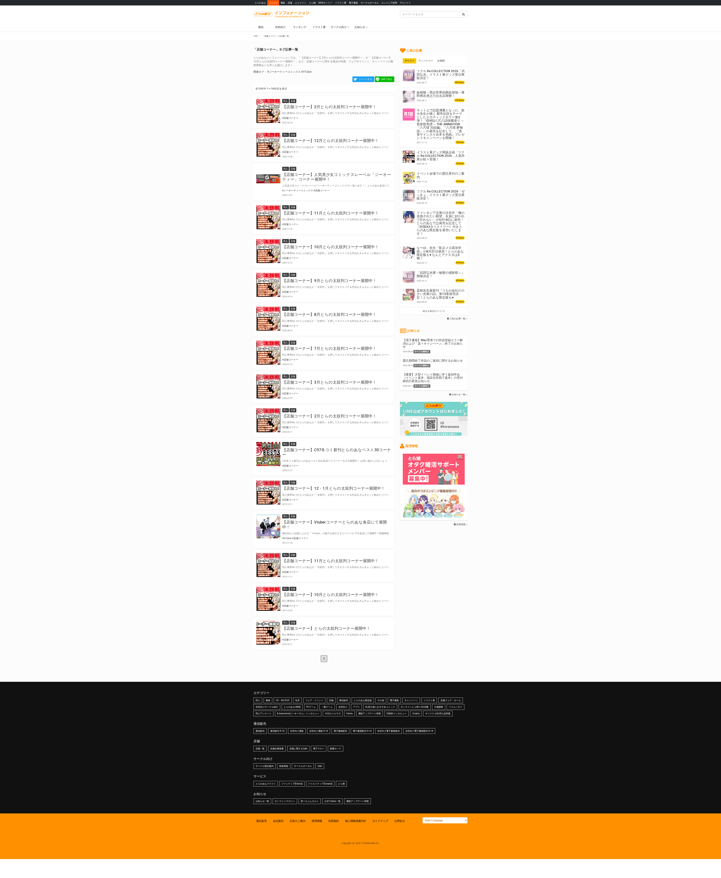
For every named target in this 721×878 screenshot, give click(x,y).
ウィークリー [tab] (426, 60)
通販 (283, 2)
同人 (258, 700)
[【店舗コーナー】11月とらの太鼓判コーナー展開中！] (268, 217)
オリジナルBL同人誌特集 (437, 713)
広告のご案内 (297, 820)
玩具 (297, 700)
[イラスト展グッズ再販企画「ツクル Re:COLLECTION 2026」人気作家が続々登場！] (409, 157)
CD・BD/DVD (283, 700)
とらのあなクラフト (266, 783)
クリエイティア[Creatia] (320, 783)
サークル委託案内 (265, 766)
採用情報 (317, 820)
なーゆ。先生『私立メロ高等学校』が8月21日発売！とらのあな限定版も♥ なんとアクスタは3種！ (440, 253)
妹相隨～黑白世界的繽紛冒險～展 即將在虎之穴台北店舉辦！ (441, 94)
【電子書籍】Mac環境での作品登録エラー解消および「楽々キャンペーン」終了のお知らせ (433, 343)
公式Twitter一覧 (332, 801)
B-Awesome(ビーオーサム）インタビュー (298, 713)
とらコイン (300, 2)
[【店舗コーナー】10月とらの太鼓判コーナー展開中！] (268, 251)
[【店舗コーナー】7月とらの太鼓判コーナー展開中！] (268, 353)
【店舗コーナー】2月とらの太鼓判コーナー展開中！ (329, 107)
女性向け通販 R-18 (318, 731)
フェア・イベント (314, 700)
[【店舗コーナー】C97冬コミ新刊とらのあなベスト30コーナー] (268, 454)
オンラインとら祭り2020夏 (414, 707)
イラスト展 (340, 2)
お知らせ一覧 (262, 801)
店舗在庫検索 (277, 748)
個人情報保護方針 (355, 820)
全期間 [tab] (441, 60)
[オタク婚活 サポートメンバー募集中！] (434, 482)
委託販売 (261, 820)
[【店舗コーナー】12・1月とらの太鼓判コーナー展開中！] (268, 492)
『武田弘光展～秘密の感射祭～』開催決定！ (441, 274)
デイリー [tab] (409, 60)
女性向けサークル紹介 (267, 707)
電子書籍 (353, 2)
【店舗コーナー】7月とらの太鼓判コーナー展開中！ (329, 348)
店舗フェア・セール (450, 700)
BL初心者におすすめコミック (380, 707)
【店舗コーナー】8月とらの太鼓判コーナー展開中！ (329, 314)
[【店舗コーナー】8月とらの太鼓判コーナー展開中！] (268, 319)
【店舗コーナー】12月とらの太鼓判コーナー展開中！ (330, 140)
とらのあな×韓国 (292, 707)
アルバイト (405, 2)
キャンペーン (411, 700)
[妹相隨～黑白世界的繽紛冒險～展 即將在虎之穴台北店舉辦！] (409, 97)
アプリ (356, 707)
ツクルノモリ (455, 707)
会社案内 (278, 820)
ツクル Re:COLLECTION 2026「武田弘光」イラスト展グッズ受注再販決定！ (441, 74)
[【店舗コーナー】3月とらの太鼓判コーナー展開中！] (268, 386)
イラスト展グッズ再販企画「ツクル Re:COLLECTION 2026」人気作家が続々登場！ (441, 155)
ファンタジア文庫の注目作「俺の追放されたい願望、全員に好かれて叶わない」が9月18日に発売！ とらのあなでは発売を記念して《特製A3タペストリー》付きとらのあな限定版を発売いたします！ (441, 223)
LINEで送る (386, 79)
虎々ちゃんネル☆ (310, 801)
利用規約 (333, 820)
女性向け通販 (297, 731)
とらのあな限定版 (363, 700)
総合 (261, 27)
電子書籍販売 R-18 (362, 731)
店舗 (290, 2)
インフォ (273, 2)
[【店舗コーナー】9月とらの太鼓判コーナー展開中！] (268, 285)
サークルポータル (370, 2)
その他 (380, 700)
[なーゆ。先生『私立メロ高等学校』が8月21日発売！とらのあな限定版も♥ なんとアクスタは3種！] (409, 252)
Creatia (416, 713)
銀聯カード (335, 748)
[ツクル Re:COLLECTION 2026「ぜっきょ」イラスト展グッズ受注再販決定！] (409, 196)
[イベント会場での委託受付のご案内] (409, 178)
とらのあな (260, 2)
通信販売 (343, 700)
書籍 (268, 700)
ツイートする (365, 79)
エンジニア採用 (389, 2)
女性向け (280, 27)
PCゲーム (311, 707)
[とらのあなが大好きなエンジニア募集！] (434, 515)
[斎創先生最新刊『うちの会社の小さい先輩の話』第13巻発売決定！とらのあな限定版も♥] (409, 295)
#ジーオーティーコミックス (284, 71)
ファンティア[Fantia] (291, 783)
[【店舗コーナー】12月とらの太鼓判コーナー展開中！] (268, 145)
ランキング (299, 27)
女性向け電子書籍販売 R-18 (419, 731)
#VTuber (306, 71)
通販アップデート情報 (369, 713)
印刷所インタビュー (396, 713)
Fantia (349, 713)
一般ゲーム (327, 707)
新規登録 (283, 766)
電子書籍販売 (340, 731)
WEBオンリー (325, 2)
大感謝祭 (438, 707)
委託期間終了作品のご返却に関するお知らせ (433, 360)
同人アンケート (263, 713)
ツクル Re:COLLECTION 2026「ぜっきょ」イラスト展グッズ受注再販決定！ (441, 194)
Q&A (320, 766)
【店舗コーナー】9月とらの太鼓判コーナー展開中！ (329, 280)
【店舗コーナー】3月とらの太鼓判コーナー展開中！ (329, 382)
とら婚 (312, 2)
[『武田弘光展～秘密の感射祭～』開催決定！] (409, 277)
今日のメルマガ (333, 713)
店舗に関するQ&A (298, 748)
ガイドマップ (380, 820)
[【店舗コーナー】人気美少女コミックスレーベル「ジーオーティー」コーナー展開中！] (268, 179)
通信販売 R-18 (277, 731)
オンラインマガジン (285, 801)
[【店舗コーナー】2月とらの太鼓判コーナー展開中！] (268, 111)
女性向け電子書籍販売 (388, 731)
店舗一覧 (260, 748)
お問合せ (399, 820)
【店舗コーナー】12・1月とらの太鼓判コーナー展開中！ (333, 488)
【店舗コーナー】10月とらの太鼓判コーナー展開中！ (330, 247)
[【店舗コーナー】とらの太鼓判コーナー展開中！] (268, 633)
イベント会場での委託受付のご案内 (441, 175)
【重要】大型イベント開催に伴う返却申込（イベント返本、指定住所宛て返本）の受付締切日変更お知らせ (433, 378)
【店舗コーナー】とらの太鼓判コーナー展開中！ (326, 628)
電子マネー (318, 748)
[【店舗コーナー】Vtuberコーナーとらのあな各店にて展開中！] (268, 526)
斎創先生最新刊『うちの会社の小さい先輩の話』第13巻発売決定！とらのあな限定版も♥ (441, 294)
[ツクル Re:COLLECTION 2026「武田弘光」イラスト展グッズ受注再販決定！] (409, 75)
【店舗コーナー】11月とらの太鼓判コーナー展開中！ (330, 213)
